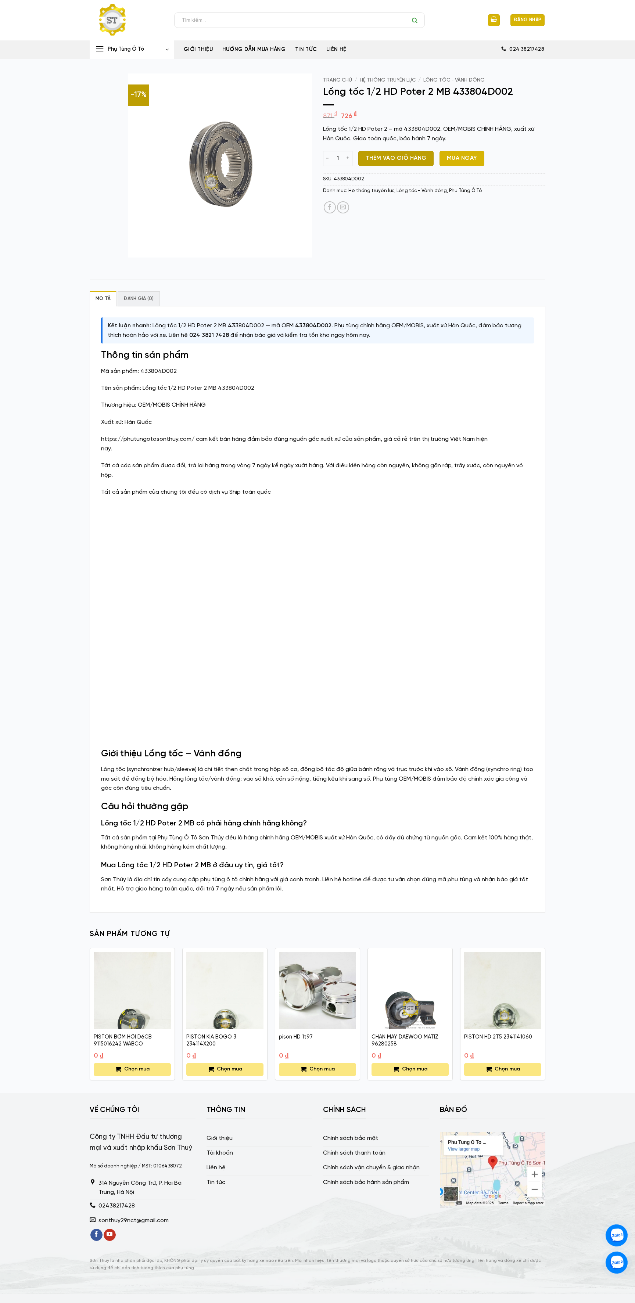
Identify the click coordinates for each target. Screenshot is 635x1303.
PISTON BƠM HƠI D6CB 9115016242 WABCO (123, 1040)
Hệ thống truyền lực (388, 80)
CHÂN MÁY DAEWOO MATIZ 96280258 (405, 1040)
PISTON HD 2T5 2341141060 (498, 1037)
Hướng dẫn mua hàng (254, 50)
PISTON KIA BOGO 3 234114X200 (211, 1040)
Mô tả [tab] (103, 298)
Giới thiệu (198, 50)
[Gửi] (416, 20)
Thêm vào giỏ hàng (396, 158)
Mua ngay (462, 158)
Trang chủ (337, 80)
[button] (494, 20)
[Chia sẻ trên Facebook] (330, 207)
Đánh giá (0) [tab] (138, 298)
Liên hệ (336, 50)
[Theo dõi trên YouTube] (110, 1235)
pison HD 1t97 (296, 1037)
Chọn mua (137, 1069)
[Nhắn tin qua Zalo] (617, 1235)
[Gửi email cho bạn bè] (343, 207)
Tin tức (306, 50)
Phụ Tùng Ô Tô (465, 190)
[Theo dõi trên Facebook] (96, 1235)
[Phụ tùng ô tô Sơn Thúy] (126, 20)
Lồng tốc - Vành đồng (454, 80)
